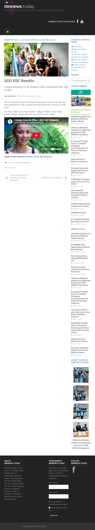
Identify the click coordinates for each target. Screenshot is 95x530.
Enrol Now (77, 46)
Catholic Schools (23, 162)
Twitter (36, 156)
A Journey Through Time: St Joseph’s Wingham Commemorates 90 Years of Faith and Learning (79, 147)
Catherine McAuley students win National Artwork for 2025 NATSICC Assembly (81, 131)
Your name (53, 482)
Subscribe (54, 515)
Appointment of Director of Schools (79, 160)
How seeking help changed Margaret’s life (79, 258)
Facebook (28, 156)
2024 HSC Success (78, 212)
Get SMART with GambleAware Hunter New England (80, 246)
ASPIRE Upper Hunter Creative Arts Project (80, 205)
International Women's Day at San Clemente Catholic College (79, 193)
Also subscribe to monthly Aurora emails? (58, 502)
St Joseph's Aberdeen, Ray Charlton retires (80, 220)
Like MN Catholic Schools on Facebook (79, 55)
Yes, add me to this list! (58, 508)
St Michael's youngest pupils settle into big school (80, 181)
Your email (53, 492)
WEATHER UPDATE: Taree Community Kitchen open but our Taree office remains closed (80, 328)
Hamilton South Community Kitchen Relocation (80, 269)
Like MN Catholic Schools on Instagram (80, 60)
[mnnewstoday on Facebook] (77, 21)
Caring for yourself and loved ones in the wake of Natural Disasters (80, 313)
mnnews (19, 6)
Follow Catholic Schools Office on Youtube (78, 67)
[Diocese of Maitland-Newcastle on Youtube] (81, 21)
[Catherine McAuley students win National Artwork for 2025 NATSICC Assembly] (81, 374)
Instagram (47, 156)
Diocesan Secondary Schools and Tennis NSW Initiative (79, 170)
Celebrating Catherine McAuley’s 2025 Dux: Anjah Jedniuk (81, 118)
